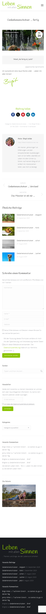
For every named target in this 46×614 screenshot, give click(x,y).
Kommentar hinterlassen (28, 126)
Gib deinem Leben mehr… (13, 469)
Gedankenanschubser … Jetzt (12, 580)
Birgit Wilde (6, 447)
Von (34, 124)
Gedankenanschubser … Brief (20, 459)
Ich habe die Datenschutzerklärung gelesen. (19, 404)
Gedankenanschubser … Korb (28, 227)
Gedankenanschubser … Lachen (29, 253)
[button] (13, 115)
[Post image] (8, 218)
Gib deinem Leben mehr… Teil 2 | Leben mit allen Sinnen (22, 466)
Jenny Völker (6, 453)
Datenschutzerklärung (12, 347)
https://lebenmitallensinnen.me (28, 142)
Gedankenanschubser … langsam (29, 215)
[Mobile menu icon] (42, 5)
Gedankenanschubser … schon (28, 240)
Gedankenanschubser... (11, 32)
